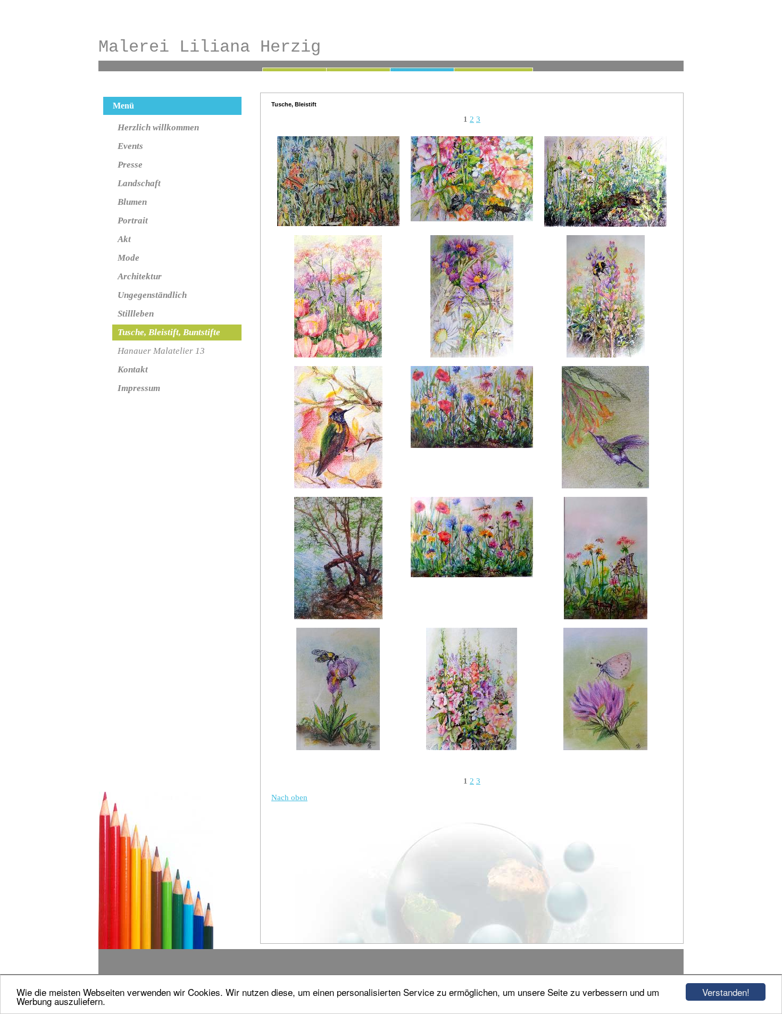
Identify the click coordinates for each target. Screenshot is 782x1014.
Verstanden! (726, 992)
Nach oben (289, 797)
